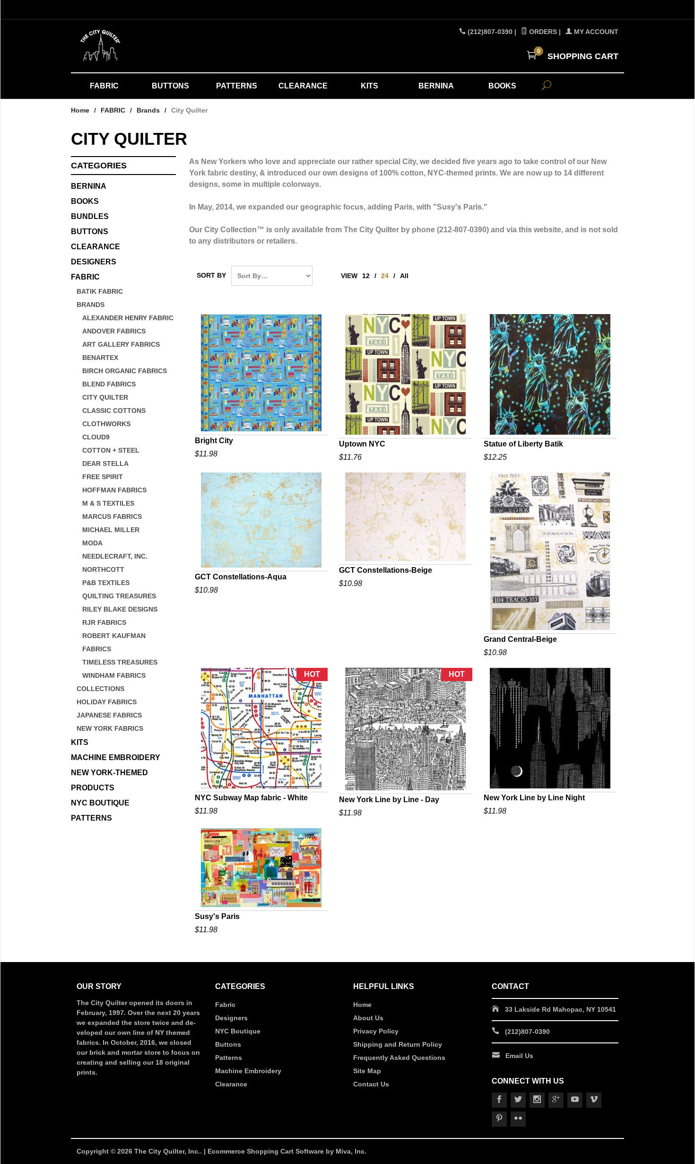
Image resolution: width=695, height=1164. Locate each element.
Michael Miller (110, 530)
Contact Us (371, 1084)
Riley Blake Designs (119, 609)
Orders (542, 31)
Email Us (519, 1055)
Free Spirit (102, 477)
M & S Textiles (108, 503)
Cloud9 (96, 437)
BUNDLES (90, 216)
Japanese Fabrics (109, 715)
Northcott (103, 569)
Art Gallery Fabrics (121, 344)
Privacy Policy (376, 1031)
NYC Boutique (238, 1031)
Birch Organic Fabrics (124, 371)
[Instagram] (537, 1100)
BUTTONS (170, 86)
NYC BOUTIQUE (100, 803)
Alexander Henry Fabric (128, 318)
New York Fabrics (110, 728)
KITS (369, 86)
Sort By (211, 275)
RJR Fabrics (104, 622)
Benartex (100, 357)
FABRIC (104, 86)
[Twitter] (518, 1100)
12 (366, 276)
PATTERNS (236, 86)
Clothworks (106, 424)
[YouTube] (574, 1100)
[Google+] (556, 1100)
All (404, 276)
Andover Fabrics (114, 331)
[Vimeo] (593, 1100)
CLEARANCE (303, 86)
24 (385, 276)
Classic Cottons (114, 410)
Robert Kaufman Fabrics (114, 642)
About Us (368, 1018)
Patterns (228, 1057)
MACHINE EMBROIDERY (115, 757)
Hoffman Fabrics (114, 490)
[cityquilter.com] (163, 46)
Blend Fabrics (109, 384)
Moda (92, 543)
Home (80, 110)
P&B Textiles (106, 582)
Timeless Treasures (119, 662)
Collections (100, 688)
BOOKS (502, 86)
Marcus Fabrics (112, 516)
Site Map (367, 1071)
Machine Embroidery (248, 1071)
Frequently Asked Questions (399, 1057)
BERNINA (436, 86)
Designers (231, 1018)
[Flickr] (518, 1119)
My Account (595, 31)
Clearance (231, 1084)
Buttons (89, 232)
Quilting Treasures (119, 596)
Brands (148, 110)
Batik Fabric (100, 291)
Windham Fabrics (114, 675)
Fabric (225, 1004)
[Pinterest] (499, 1119)
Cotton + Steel (110, 450)
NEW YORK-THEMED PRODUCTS (109, 780)
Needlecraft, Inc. (115, 556)
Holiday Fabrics (107, 702)
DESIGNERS (93, 262)
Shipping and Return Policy (397, 1044)
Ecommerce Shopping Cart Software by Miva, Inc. (287, 1151)
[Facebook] (499, 1100)
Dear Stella (105, 463)
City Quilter (105, 397)
